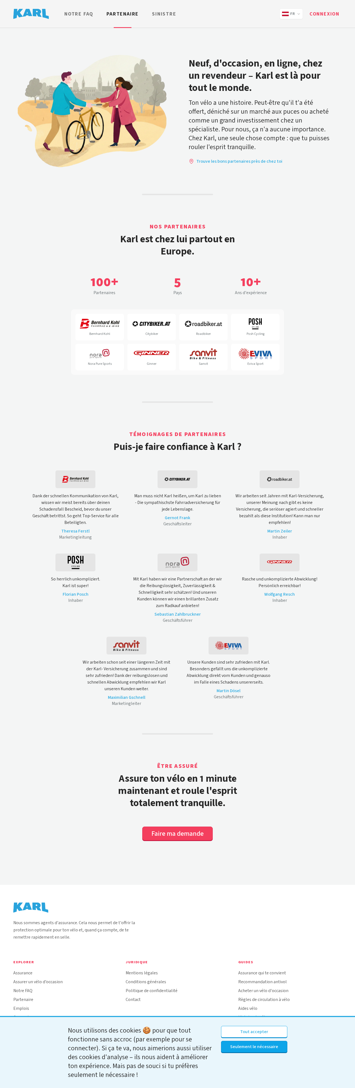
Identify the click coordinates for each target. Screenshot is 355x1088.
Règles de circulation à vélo (264, 999)
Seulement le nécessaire (254, 1046)
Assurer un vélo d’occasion (38, 982)
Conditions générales (146, 982)
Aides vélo (247, 1008)
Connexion (324, 14)
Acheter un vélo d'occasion (263, 990)
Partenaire (122, 14)
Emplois (21, 1008)
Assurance (22, 973)
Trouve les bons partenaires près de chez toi (239, 161)
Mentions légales (142, 973)
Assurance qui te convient (262, 973)
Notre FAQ (78, 14)
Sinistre (164, 14)
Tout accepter (254, 1032)
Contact (133, 999)
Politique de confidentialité (152, 990)
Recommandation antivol (262, 982)
